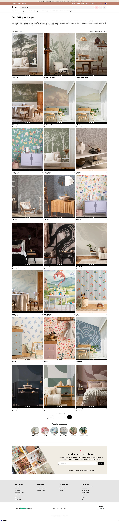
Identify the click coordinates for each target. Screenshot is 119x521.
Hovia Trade (39, 487)
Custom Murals (18, 487)
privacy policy (86, 470)
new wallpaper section (37, 24)
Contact (61, 490)
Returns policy (84, 496)
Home (13, 13)
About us (61, 487)
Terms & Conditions (85, 492)
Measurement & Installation (87, 487)
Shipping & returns (85, 490)
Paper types (84, 488)
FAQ (82, 499)
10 (62, 417)
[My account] (101, 7)
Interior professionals (41, 488)
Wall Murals (17, 490)
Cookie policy (84, 497)
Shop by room (18, 496)
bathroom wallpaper (33, 23)
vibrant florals (48, 22)
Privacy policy (84, 494)
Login (101, 3)
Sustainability (62, 488)
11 (64, 417)
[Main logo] (15, 7)
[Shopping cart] (104, 7)
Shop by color (18, 497)
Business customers (41, 490)
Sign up (101, 463)
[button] (105, 3)
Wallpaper (16, 13)
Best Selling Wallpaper (19, 492)
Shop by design (18, 499)
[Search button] (92, 7)
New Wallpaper (18, 494)
